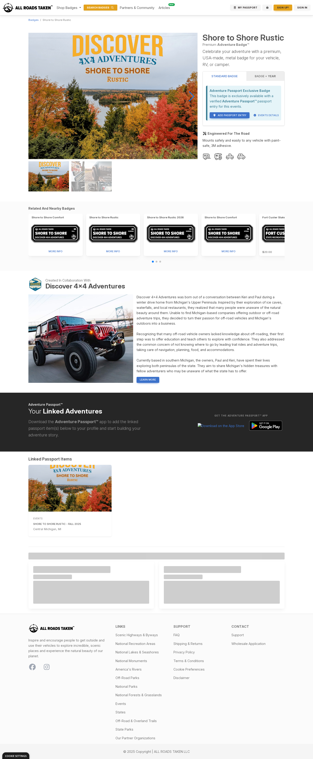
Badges (33, 20)
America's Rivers (128, 669)
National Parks (126, 686)
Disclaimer (181, 678)
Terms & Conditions (188, 661)
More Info (56, 251)
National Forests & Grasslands (138, 695)
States (120, 712)
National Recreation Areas (135, 644)
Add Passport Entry (231, 115)
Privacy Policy (184, 652)
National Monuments (131, 661)
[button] (192, 96)
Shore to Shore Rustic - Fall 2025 (57, 524)
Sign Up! (283, 7)
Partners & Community (137, 8)
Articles (164, 8)
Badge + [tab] (265, 76)
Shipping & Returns (188, 644)
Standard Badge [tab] (224, 76)
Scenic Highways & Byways (136, 635)
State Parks (124, 729)
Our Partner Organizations (135, 738)
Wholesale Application (248, 644)
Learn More (148, 379)
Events (120, 704)
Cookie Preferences (189, 669)
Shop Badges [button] (67, 8)
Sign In (302, 7)
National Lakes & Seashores (137, 652)
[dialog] (15, 755)
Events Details (268, 115)
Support (237, 635)
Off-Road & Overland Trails (136, 721)
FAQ (176, 635)
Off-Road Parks (127, 678)
